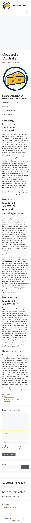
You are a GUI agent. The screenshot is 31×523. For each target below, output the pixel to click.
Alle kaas (7, 394)
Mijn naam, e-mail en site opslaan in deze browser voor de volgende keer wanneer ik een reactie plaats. (15, 448)
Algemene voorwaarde (9, 507)
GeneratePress (16, 520)
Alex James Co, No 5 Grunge (13, 399)
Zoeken (4, 464)
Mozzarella (5, 134)
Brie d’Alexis (8, 401)
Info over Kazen (9, 397)
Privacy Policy (6, 504)
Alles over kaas (19, 6)
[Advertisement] (15, 32)
